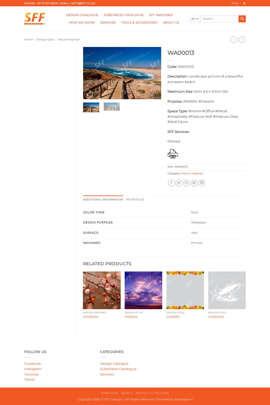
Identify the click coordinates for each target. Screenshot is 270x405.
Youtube (31, 374)
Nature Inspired (68, 39)
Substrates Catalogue (124, 15)
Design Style (45, 39)
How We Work (82, 22)
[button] (244, 3)
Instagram (33, 369)
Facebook (32, 364)
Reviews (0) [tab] (135, 199)
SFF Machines (161, 15)
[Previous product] (242, 39)
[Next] (154, 73)
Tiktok (29, 380)
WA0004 (131, 317)
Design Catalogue (82, 15)
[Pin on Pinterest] (194, 182)
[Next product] (233, 39)
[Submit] (242, 19)
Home (28, 39)
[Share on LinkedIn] (201, 182)
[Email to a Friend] (186, 182)
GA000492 (216, 317)
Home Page (109, 393)
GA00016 (173, 317)
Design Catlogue (114, 364)
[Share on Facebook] (171, 182)
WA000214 (91, 317)
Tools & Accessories (139, 22)
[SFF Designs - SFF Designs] (42, 19)
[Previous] (90, 73)
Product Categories (152, 393)
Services (108, 22)
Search (127, 393)
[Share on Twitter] (179, 182)
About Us (171, 22)
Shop (234, 3)
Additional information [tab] (103, 199)
